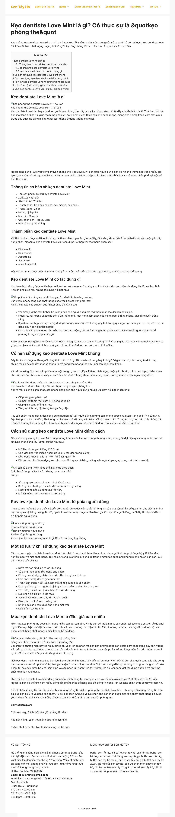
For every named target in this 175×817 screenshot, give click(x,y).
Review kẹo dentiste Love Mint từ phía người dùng (41, 81)
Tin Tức (154, 7)
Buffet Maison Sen (115, 7)
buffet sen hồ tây (100, 752)
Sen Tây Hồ (20, 7)
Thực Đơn (135, 7)
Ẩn (46, 55)
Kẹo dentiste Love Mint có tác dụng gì (39, 71)
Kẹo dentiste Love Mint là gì (28, 60)
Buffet (62, 7)
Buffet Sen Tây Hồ (44, 7)
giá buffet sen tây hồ (123, 752)
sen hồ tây (143, 752)
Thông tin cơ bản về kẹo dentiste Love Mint (41, 64)
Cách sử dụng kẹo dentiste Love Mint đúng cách (40, 78)
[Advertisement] (87, 147)
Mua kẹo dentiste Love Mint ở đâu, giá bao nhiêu (40, 88)
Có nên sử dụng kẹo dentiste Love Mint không (38, 74)
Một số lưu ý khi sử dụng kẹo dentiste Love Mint (40, 85)
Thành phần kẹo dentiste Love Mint (37, 67)
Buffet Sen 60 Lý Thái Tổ (87, 7)
